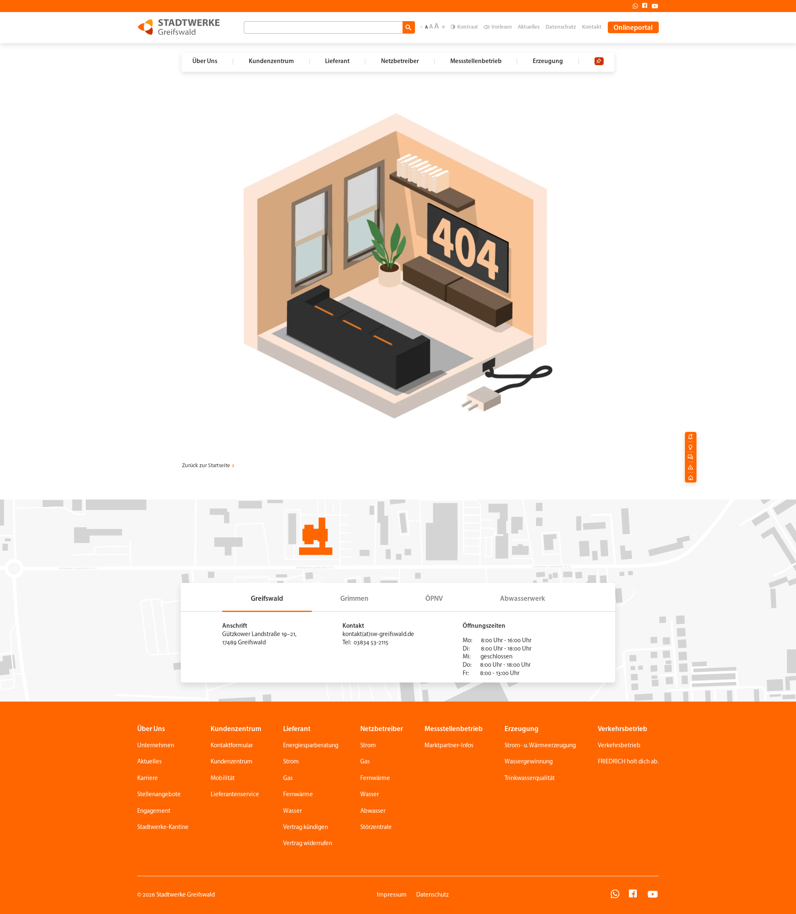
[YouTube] (653, 895)
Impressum (392, 895)
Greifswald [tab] (267, 598)
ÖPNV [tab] (434, 598)
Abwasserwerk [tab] (522, 598)
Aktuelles (528, 27)
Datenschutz (561, 27)
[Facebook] (642, 5)
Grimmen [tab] (354, 598)
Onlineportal (633, 28)
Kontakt (592, 27)
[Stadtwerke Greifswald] (178, 27)
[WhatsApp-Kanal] (615, 895)
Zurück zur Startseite (206, 465)
